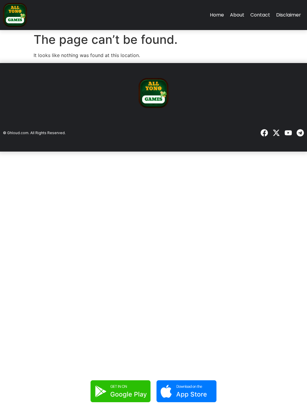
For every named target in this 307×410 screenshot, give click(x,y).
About (237, 14)
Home (217, 14)
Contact (260, 14)
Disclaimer (288, 14)
